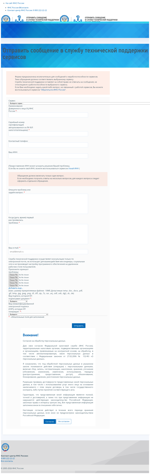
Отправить (79, 325)
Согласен (50, 421)
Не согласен (63, 421)
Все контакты (7, 461)
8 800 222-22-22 (8, 458)
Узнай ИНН (73, 168)
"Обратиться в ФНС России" (53, 89)
